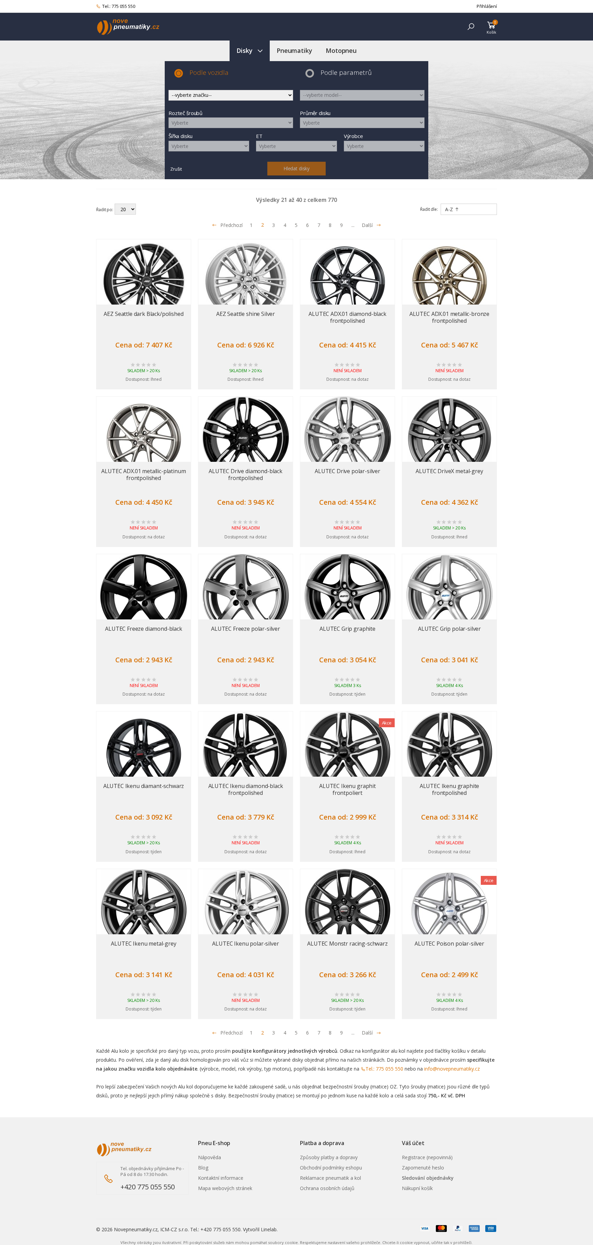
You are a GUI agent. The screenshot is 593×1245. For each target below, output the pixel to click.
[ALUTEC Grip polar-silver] (449, 597)
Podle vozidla (209, 72)
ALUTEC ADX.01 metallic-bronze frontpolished (449, 317)
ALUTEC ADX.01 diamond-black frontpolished (347, 317)
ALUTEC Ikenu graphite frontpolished (449, 789)
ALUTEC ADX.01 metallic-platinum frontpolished (143, 474)
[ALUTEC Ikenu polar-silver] (245, 912)
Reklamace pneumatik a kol (330, 1178)
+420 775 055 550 (147, 1187)
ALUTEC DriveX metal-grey (449, 471)
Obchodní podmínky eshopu (331, 1167)
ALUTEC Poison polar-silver (449, 943)
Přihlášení (487, 6)
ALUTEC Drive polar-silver (347, 471)
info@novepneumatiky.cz (452, 1068)
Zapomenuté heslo (423, 1167)
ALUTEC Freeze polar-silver (245, 628)
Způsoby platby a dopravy (329, 1157)
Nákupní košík (417, 1188)
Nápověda (209, 1157)
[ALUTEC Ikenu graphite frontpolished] (449, 754)
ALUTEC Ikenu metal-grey (143, 943)
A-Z (449, 209)
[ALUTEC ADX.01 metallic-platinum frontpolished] (143, 439)
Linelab (269, 1229)
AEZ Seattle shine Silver (245, 314)
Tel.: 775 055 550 (118, 6)
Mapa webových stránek (225, 1188)
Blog (203, 1167)
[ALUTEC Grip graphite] (347, 597)
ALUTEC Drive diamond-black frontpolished (245, 474)
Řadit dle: (429, 209)
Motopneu (341, 50)
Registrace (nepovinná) (427, 1157)
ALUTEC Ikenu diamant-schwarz (143, 786)
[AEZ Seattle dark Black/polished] (143, 282)
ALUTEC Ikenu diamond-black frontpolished (245, 789)
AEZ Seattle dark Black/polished (143, 314)
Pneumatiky (294, 50)
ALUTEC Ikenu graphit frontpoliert (347, 789)
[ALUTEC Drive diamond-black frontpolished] (245, 439)
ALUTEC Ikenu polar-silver (245, 943)
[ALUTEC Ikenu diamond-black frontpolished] (245, 754)
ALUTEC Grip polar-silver (449, 628)
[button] (471, 26)
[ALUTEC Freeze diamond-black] (143, 597)
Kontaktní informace (220, 1178)
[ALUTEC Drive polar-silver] (347, 439)
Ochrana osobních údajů (327, 1188)
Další (367, 225)
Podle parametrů (346, 72)
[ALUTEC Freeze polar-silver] (245, 597)
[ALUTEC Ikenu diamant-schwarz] (143, 754)
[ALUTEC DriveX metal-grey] (449, 439)
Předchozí (231, 225)
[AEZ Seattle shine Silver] (245, 282)
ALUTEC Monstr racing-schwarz (347, 943)
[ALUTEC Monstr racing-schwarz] (347, 912)
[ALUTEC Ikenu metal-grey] (143, 912)
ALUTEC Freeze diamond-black (143, 628)
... (352, 225)
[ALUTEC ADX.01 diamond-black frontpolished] (347, 282)
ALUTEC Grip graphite (347, 628)
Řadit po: (104, 210)
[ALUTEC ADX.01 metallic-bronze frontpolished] (449, 282)
